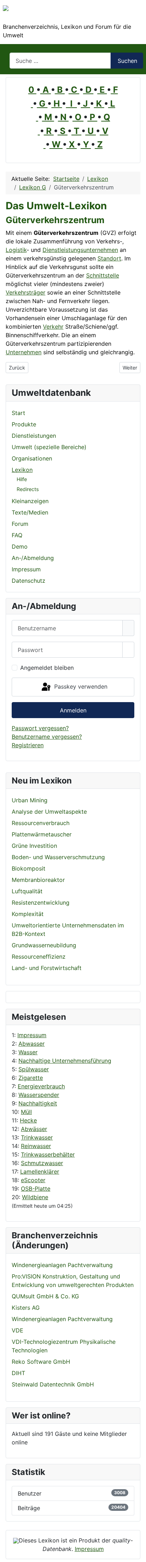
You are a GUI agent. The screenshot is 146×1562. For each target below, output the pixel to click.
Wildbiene (35, 1197)
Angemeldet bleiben (47, 667)
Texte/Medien (30, 512)
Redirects (28, 489)
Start (18, 412)
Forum (20, 523)
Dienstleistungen (34, 435)
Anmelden (73, 710)
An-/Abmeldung (33, 557)
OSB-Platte (35, 1188)
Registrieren (28, 745)
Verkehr (53, 326)
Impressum (31, 1035)
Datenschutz (28, 580)
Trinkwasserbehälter (48, 1154)
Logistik (16, 249)
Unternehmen (23, 352)
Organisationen (32, 458)
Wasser (28, 1052)
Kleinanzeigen (30, 501)
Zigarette (30, 1077)
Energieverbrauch (41, 1086)
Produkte (24, 424)
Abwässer (34, 1128)
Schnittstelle (102, 275)
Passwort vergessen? (40, 728)
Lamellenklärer (39, 1171)
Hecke (28, 1120)
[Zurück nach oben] (137, 1553)
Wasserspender (38, 1094)
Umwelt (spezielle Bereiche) (49, 447)
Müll (26, 1111)
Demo (20, 546)
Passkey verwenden (79, 686)
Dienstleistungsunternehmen (80, 249)
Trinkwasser (37, 1137)
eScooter (33, 1180)
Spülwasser (33, 1069)
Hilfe (22, 479)
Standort (109, 258)
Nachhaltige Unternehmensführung (64, 1060)
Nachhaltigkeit (37, 1103)
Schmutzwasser (42, 1163)
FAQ (17, 535)
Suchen (127, 60)
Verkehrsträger (25, 292)
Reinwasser (36, 1145)
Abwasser (31, 1043)
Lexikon (22, 469)
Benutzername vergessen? (47, 736)
